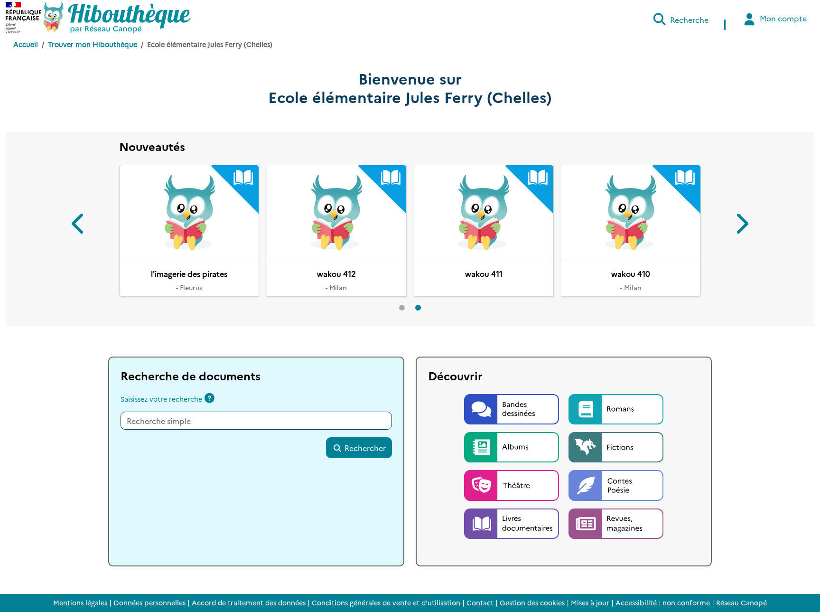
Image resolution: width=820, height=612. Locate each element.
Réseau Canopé (741, 602)
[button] (78, 225)
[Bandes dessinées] (512, 408)
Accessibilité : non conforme (662, 602)
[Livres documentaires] (512, 522)
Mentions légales (80, 602)
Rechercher (364, 448)
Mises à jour (590, 602)
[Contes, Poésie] (616, 484)
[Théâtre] (512, 484)
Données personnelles (149, 602)
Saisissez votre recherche (161, 399)
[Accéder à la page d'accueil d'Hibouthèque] (117, 17)
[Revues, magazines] (616, 522)
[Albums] (512, 446)
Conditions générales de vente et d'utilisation (386, 602)
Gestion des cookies (532, 602)
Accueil (25, 44)
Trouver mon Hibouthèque (92, 44)
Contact (480, 602)
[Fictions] (616, 446)
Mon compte (782, 18)
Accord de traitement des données (249, 602)
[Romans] (616, 408)
